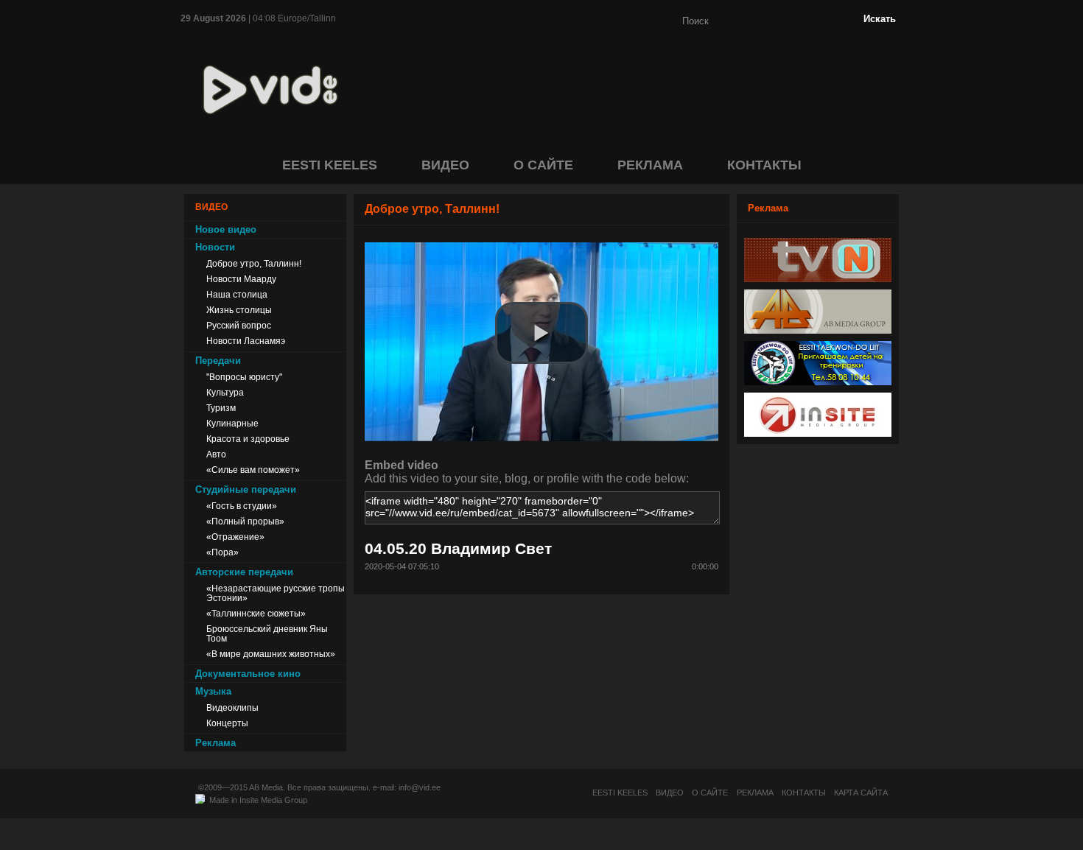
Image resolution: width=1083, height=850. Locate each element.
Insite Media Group (273, 799)
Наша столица (236, 294)
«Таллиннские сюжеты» (256, 613)
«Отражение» (235, 536)
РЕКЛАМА (650, 165)
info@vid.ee (420, 787)
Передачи (218, 360)
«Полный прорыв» (245, 521)
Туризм (221, 407)
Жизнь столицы (239, 310)
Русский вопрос (238, 325)
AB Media (266, 787)
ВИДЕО (445, 165)
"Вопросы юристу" (244, 377)
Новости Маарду (241, 279)
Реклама (215, 742)
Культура (225, 392)
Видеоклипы (232, 707)
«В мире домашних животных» (270, 653)
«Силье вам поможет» (253, 469)
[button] (541, 333)
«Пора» (222, 552)
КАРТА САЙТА (861, 792)
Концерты (227, 723)
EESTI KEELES (329, 165)
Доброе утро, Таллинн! (253, 263)
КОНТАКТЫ (764, 165)
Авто (216, 454)
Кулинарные (232, 423)
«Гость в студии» (241, 505)
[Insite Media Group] (818, 432)
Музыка (213, 691)
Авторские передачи (244, 571)
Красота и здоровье (248, 438)
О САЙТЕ (543, 165)
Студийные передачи (245, 489)
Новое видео (225, 229)
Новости (215, 247)
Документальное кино (248, 673)
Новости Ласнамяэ (245, 340)
